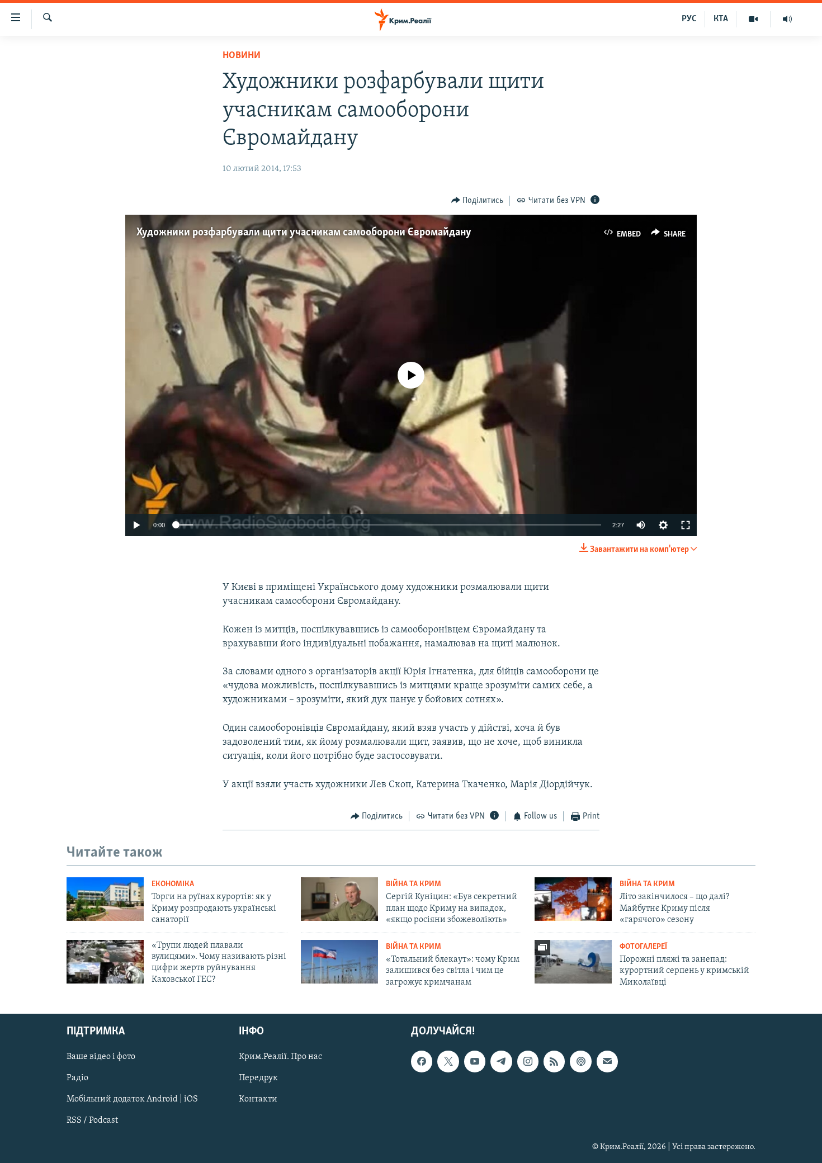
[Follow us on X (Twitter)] (448, 1061)
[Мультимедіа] (753, 19)
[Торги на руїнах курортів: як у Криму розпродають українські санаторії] (105, 899)
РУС (689, 19)
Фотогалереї (643, 947)
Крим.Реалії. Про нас (280, 1056)
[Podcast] (580, 1061)
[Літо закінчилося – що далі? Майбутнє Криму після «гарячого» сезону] (573, 899)
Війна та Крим (413, 884)
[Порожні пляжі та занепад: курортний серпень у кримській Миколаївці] (573, 962)
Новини (242, 56)
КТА (721, 19)
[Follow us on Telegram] (501, 1061)
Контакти (258, 1099)
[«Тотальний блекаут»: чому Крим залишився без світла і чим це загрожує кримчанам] (339, 962)
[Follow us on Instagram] (527, 1061)
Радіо (77, 1078)
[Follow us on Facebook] (421, 1061)
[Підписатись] (607, 1061)
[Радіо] (787, 19)
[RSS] (554, 1061)
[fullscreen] (685, 525)
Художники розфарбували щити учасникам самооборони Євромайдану (303, 232)
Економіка (173, 884)
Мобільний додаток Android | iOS (132, 1099)
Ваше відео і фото (101, 1056)
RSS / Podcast (92, 1120)
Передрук (258, 1078)
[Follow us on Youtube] (474, 1061)
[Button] (477, 200)
